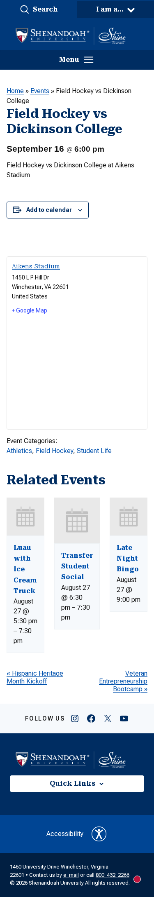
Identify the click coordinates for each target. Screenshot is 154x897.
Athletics (19, 451)
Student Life (94, 451)
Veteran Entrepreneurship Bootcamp (123, 681)
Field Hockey (54, 451)
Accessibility (64, 834)
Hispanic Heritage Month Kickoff (35, 677)
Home (15, 91)
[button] (38, 9)
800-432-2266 (112, 875)
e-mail (71, 875)
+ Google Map (29, 310)
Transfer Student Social (77, 566)
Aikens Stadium (36, 266)
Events (39, 91)
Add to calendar (49, 210)
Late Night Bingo (128, 558)
